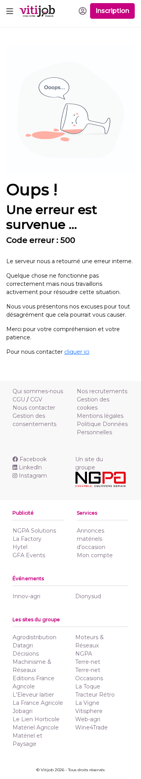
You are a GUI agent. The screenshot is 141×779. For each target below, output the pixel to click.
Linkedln (30, 467)
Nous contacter (34, 407)
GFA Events (29, 555)
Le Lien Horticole (36, 719)
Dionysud (88, 596)
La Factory (27, 538)
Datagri (23, 645)
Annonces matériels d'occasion (91, 539)
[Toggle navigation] (9, 11)
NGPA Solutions (34, 530)
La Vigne (87, 702)
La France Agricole (38, 702)
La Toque (87, 686)
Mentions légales (100, 415)
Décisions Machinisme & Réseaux (32, 662)
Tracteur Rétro (95, 694)
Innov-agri (26, 596)
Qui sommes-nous (38, 391)
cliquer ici (76, 351)
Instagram (33, 475)
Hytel (20, 547)
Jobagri (23, 711)
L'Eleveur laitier (33, 694)
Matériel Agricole (36, 727)
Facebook (33, 459)
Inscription (112, 10)
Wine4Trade (91, 727)
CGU (19, 399)
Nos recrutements (102, 391)
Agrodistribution (34, 637)
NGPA (83, 653)
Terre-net (87, 661)
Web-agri (87, 719)
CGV (36, 399)
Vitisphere (89, 711)
